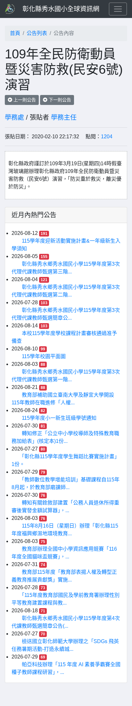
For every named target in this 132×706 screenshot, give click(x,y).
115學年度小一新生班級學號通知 (59, 418)
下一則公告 (59, 99)
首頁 (15, 33)
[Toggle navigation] (118, 9)
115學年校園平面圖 (44, 356)
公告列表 (37, 33)
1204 (106, 136)
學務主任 (64, 117)
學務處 (14, 117)
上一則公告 (24, 99)
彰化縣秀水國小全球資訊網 (60, 9)
